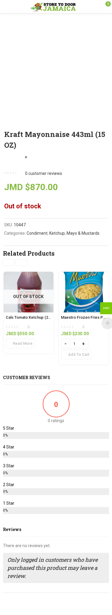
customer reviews (43, 173)
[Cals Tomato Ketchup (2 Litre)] (28, 275)
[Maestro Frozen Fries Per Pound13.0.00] (84, 275)
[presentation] (8, 262)
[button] (76, 354)
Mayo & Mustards (83, 233)
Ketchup (57, 233)
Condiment (37, 233)
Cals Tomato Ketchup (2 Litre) (32, 317)
